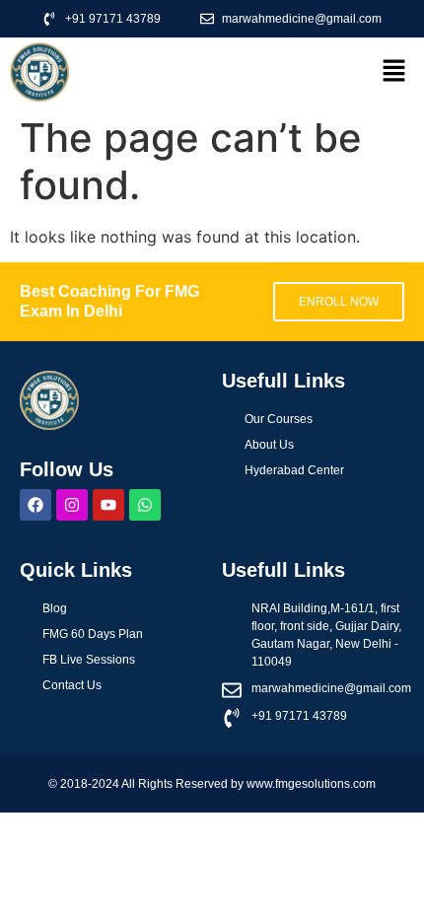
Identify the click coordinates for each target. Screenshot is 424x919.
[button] (394, 71)
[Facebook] (35, 505)
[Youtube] (108, 505)
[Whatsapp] (145, 505)
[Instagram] (72, 505)
